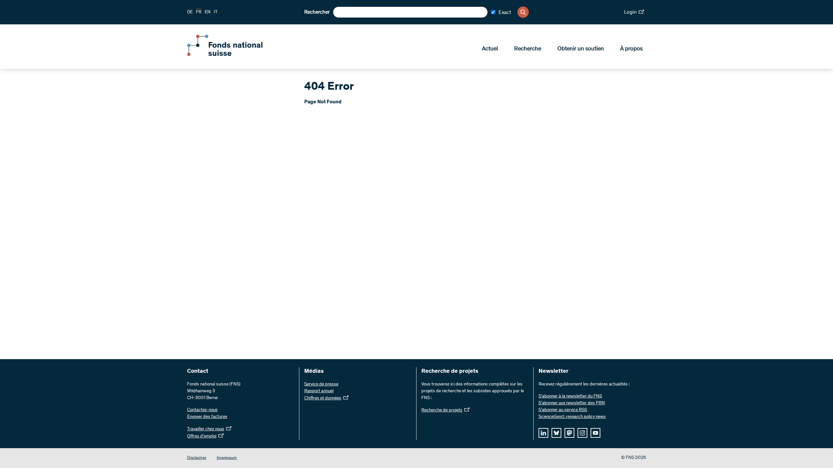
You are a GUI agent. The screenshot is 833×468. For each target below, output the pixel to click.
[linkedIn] (543, 433)
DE (190, 12)
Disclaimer (196, 458)
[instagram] (582, 433)
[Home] (234, 54)
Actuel (490, 49)
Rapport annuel (319, 391)
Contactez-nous (202, 410)
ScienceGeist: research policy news (572, 417)
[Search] (523, 12)
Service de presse (321, 384)
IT (216, 12)
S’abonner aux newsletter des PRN (572, 403)
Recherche (527, 49)
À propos (631, 49)
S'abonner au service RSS (563, 410)
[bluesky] (556, 433)
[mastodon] (569, 433)
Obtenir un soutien (580, 49)
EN (208, 12)
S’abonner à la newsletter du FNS (570, 396)
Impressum (227, 458)
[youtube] (595, 433)
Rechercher (317, 12)
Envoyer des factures (207, 417)
